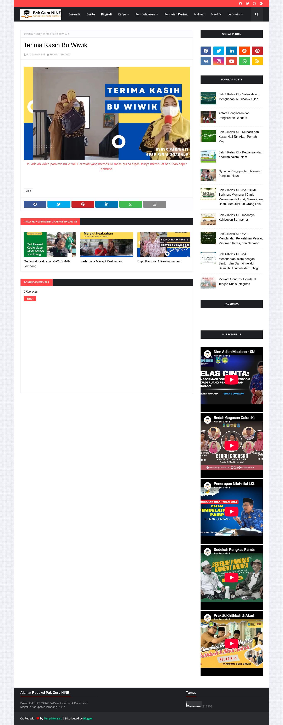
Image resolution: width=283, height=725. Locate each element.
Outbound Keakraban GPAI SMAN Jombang (47, 264)
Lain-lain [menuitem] (234, 14)
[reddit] (244, 51)
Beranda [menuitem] (74, 14)
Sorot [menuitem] (214, 14)
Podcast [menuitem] (199, 14)
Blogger (88, 718)
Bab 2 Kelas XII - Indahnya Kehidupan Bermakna (237, 217)
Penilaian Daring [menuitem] (175, 14)
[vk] (206, 61)
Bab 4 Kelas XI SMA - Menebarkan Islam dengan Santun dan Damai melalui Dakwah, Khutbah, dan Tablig (238, 261)
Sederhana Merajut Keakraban (101, 261)
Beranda (29, 33)
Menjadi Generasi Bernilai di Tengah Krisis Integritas (237, 281)
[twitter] (247, 3)
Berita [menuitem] (91, 14)
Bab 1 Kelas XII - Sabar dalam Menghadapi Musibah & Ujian (239, 96)
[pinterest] (261, 3)
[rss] (257, 61)
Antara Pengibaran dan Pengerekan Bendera (234, 115)
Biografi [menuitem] (106, 14)
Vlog (38, 33)
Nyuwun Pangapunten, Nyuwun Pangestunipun (240, 173)
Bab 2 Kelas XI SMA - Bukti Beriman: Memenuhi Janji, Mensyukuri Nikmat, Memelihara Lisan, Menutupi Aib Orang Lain (241, 197)
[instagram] (254, 3)
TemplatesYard (53, 718)
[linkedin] (231, 51)
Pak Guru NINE (35, 54)
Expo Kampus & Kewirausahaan (159, 261)
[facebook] (240, 3)
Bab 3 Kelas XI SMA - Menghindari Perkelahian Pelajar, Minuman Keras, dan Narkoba (241, 238)
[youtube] (231, 61)
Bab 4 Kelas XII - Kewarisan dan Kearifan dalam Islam (240, 155)
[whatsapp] (244, 61)
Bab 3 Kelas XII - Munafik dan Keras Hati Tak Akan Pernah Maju (239, 136)
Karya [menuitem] (122, 14)
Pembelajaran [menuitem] (145, 14)
